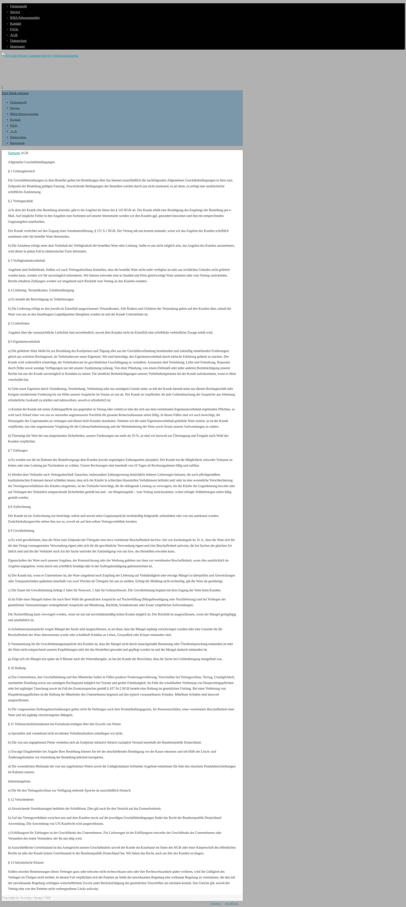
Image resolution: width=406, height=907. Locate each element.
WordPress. (232, 903)
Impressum (17, 46)
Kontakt (15, 23)
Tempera (216, 903)
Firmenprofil (18, 6)
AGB (14, 35)
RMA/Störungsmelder (25, 17)
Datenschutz (18, 40)
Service (15, 12)
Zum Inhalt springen (15, 93)
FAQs (14, 29)
